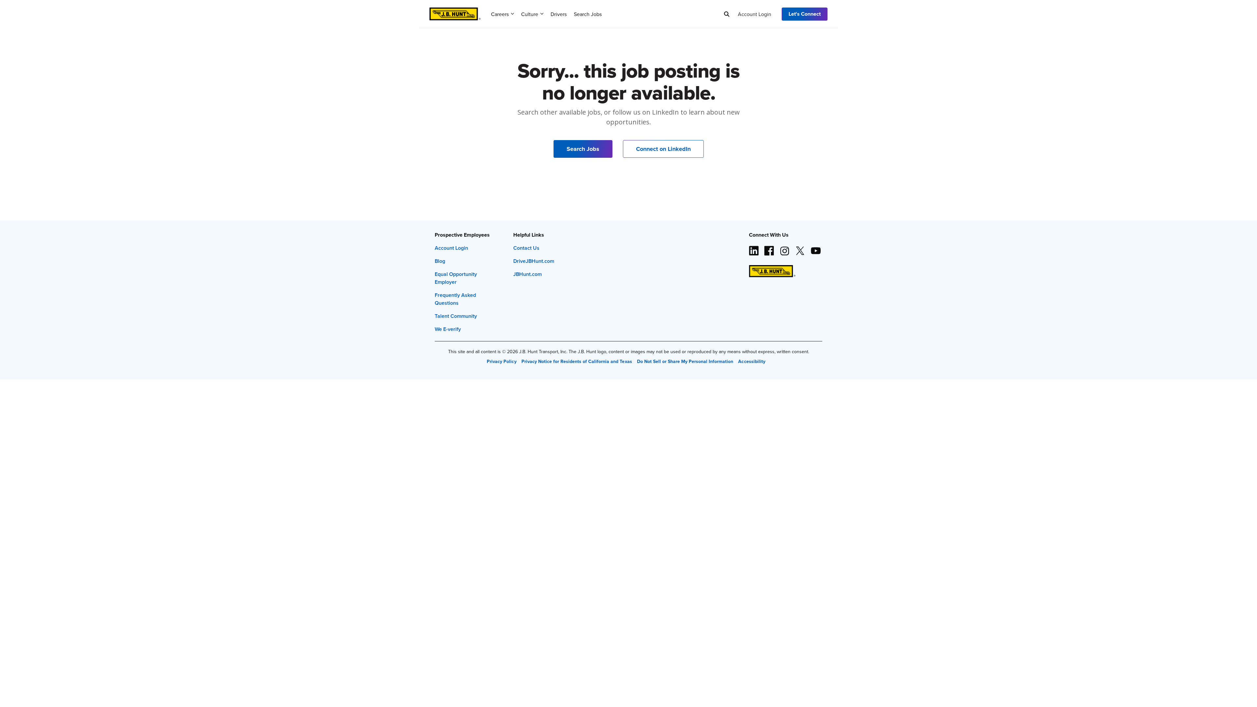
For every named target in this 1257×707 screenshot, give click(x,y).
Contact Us (526, 248)
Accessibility (751, 361)
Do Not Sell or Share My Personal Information (685, 361)
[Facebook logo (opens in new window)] (769, 248)
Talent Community (456, 316)
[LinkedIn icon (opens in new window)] (753, 248)
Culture (529, 14)
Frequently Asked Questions (455, 299)
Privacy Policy (501, 361)
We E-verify (448, 329)
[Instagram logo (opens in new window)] (784, 248)
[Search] (727, 14)
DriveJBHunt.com (533, 261)
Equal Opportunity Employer (456, 278)
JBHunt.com (527, 274)
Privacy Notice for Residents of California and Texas (576, 361)
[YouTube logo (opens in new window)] (815, 248)
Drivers (559, 14)
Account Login (754, 14)
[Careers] (455, 11)
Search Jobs (588, 14)
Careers (500, 14)
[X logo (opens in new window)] (800, 248)
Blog (440, 261)
